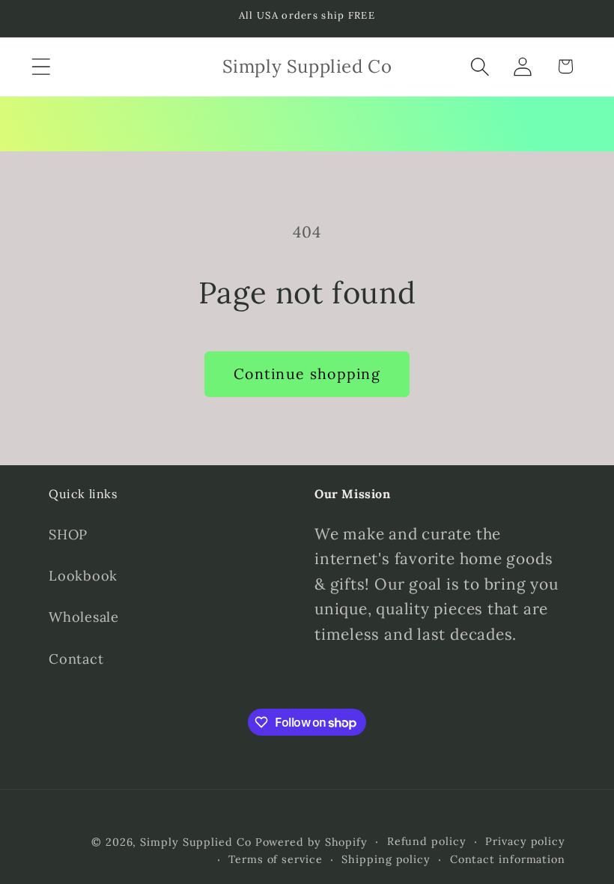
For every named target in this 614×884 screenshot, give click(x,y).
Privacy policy (525, 841)
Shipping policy (386, 859)
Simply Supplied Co (195, 842)
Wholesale (84, 617)
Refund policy (426, 841)
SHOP (68, 534)
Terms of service (275, 859)
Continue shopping (307, 373)
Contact (76, 658)
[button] (40, 66)
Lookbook (83, 575)
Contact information (507, 859)
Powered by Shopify (311, 842)
